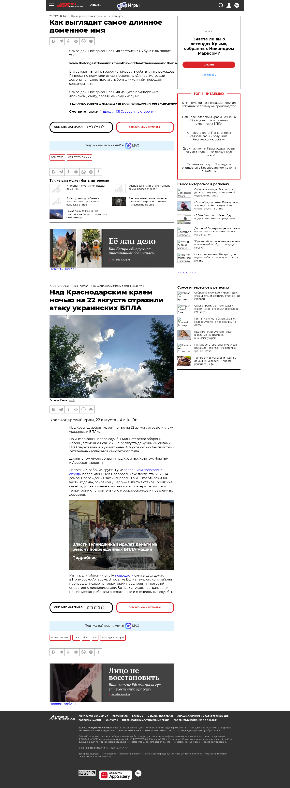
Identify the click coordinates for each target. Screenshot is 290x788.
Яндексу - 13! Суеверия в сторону (126, 111)
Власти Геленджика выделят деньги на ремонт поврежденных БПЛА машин (114, 547)
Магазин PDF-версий (160, 716)
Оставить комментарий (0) (145, 127)
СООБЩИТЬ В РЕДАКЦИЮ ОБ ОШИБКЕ (195, 720)
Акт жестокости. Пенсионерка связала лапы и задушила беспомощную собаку (209, 136)
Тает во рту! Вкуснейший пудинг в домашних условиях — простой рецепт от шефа (215, 360)
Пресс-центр (120, 716)
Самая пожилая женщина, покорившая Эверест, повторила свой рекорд (86, 214)
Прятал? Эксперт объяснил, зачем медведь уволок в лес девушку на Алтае (215, 321)
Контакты (112, 720)
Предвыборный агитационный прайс (145, 720)
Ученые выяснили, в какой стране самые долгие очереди (149, 187)
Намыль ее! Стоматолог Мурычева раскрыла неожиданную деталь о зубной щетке (215, 347)
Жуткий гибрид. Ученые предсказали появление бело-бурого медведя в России (217, 244)
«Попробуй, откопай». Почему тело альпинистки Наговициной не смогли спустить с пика (216, 205)
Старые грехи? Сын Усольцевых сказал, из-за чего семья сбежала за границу (216, 308)
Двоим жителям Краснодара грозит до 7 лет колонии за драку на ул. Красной (209, 152)
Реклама (137, 716)
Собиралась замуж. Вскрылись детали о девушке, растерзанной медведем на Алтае (214, 192)
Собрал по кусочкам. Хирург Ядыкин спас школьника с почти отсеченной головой (217, 295)
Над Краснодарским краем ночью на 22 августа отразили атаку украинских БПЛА (209, 120)
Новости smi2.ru (63, 269)
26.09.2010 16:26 (59, 16)
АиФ (72, 400)
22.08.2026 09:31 (59, 285)
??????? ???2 (186, 273)
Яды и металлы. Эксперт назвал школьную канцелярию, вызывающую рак (213, 334)
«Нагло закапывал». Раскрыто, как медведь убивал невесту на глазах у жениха (216, 257)
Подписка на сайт (90, 720)
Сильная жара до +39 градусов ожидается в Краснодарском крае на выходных (209, 168)
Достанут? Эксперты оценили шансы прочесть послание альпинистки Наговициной (217, 231)
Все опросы (209, 75)
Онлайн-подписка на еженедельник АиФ (203, 716)
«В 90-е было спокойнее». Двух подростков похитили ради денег (215, 217)
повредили (124, 575)
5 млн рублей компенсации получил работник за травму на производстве (209, 104)
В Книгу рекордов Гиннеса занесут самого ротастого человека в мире (82, 201)
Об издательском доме (93, 716)
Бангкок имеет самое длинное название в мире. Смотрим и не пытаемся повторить (148, 201)
